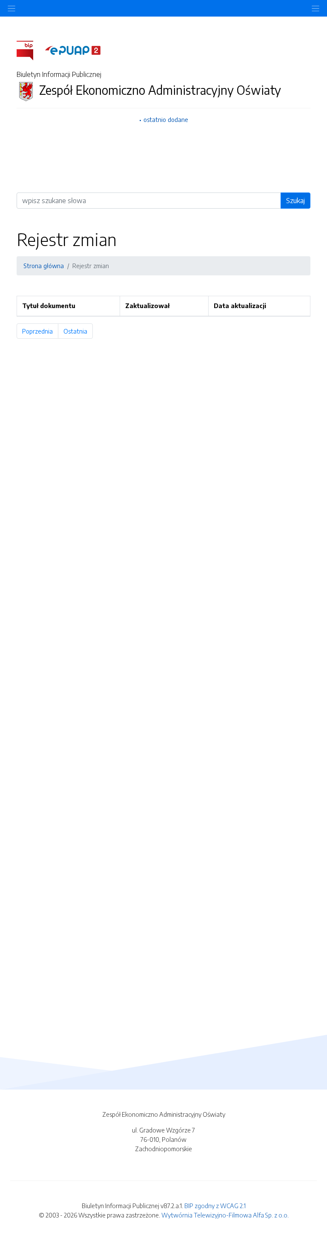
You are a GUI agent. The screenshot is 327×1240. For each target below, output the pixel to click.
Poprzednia (40, 331)
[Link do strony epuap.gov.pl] (72, 50)
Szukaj (295, 200)
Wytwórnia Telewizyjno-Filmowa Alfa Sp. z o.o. (225, 1215)
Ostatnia (78, 331)
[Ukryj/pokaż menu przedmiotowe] (11, 8)
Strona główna (43, 265)
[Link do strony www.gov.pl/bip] (30, 50)
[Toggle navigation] (315, 8)
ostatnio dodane (165, 119)
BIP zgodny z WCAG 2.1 (215, 1205)
